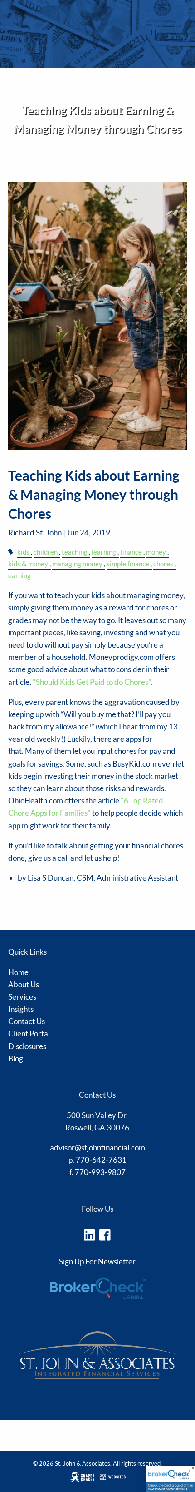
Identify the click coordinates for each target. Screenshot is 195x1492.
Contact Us (26, 1021)
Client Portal (29, 1033)
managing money (77, 564)
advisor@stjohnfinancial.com (97, 1147)
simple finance (128, 564)
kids (23, 552)
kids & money (28, 564)
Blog (15, 1058)
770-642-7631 (101, 1160)
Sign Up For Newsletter (97, 1261)
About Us (23, 984)
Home (18, 972)
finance (131, 552)
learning (104, 552)
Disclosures (25, 177)
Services (22, 996)
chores (163, 564)
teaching (75, 552)
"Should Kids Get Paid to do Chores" (91, 682)
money (156, 552)
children (46, 552)
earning (19, 575)
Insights (21, 1009)
